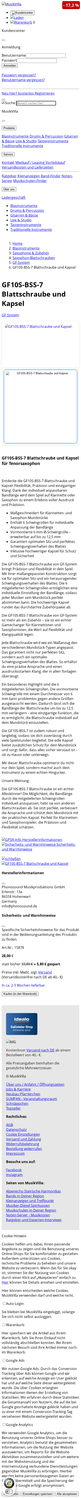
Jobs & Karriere (18, 1089)
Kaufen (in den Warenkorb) (20, 993)
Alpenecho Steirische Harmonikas (33, 1191)
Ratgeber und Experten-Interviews (34, 1219)
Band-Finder (51, 176)
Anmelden (9, 65)
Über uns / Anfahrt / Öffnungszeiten (35, 1084)
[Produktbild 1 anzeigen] (40, 406)
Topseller (13, 1108)
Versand (45, 972)
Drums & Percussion (46, 136)
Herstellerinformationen (42, 839)
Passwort (9, 60)
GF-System (21, 262)
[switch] (9, 1491)
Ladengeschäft (13, 197)
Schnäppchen (17, 1103)
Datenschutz (16, 1129)
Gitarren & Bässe (24, 215)
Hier (5, 1282)
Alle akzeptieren (67, 1494)
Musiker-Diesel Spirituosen (28, 1205)
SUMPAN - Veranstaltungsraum (31, 1098)
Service (8, 154)
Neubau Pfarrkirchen (23, 1094)
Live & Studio (26, 141)
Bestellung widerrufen (24, 1148)
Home (17, 243)
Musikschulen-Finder (30, 180)
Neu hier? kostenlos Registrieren (28, 93)
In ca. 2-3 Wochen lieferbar (23, 985)
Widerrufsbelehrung (22, 1144)
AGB (9, 1124)
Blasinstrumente (15, 136)
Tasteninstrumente (53, 141)
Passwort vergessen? (19, 75)
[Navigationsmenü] (3, 99)
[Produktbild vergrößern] (40, 344)
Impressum (15, 1153)
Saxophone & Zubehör (31, 253)
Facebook (14, 1170)
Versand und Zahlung (23, 1139)
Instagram (14, 1174)
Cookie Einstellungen (23, 1134)
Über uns (9, 189)
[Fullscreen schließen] (40, 863)
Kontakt (8, 162)
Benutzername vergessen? (23, 79)
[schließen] (11, 858)
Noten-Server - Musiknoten (28, 1215)
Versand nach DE (40, 1050)
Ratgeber (9, 176)
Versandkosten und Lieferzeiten (27, 167)
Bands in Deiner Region (25, 1196)
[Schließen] (3, 883)
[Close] (3, 40)
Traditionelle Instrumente (22, 145)
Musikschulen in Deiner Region (31, 1210)
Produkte (9, 128)
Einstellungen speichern (37, 1494)
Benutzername (14, 55)
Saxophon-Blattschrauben (34, 257)
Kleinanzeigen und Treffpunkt (30, 1200)
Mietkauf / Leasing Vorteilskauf (40, 162)
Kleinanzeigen (28, 176)
